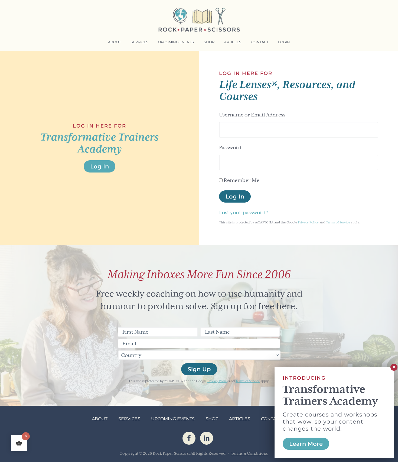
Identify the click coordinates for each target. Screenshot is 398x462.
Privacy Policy (308, 222)
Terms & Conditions (249, 453)
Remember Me (241, 180)
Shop (211, 419)
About (99, 419)
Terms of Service (338, 222)
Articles (239, 419)
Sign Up (199, 369)
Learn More (306, 443)
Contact (271, 419)
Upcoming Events (173, 419)
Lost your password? (243, 212)
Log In (235, 196)
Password (230, 147)
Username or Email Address (252, 115)
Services (129, 419)
